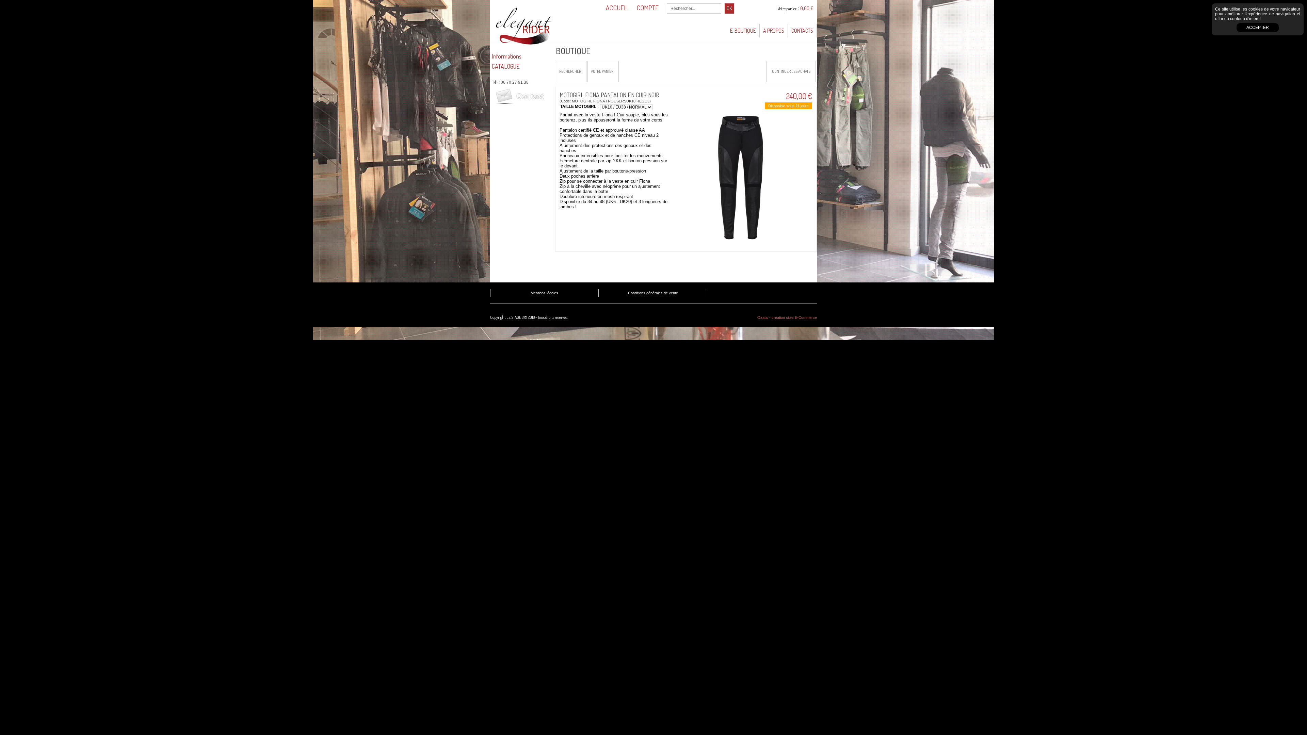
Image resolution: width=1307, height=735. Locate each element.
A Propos (773, 30)
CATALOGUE (506, 66)
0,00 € (806, 8)
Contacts (802, 30)
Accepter (1257, 27)
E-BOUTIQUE (743, 30)
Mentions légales (544, 293)
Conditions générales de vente (653, 293)
